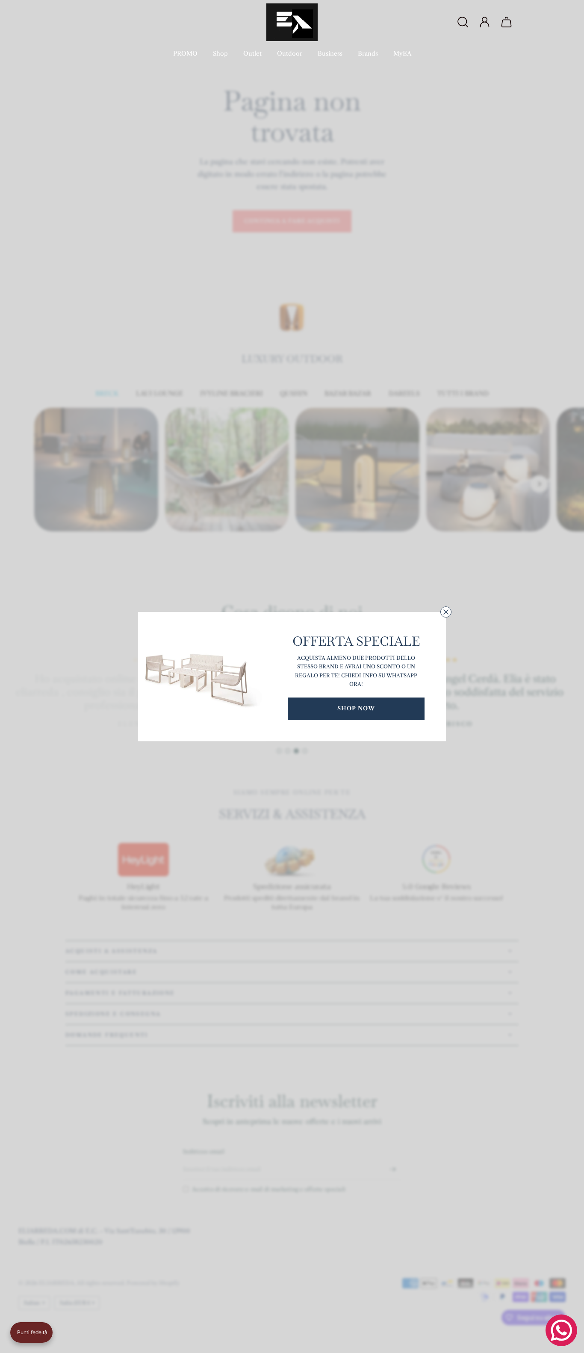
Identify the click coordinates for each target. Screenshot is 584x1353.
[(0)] (507, 22)
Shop (220, 53)
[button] (31, 1332)
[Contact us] (561, 1330)
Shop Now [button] (356, 708)
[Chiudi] (445, 611)
